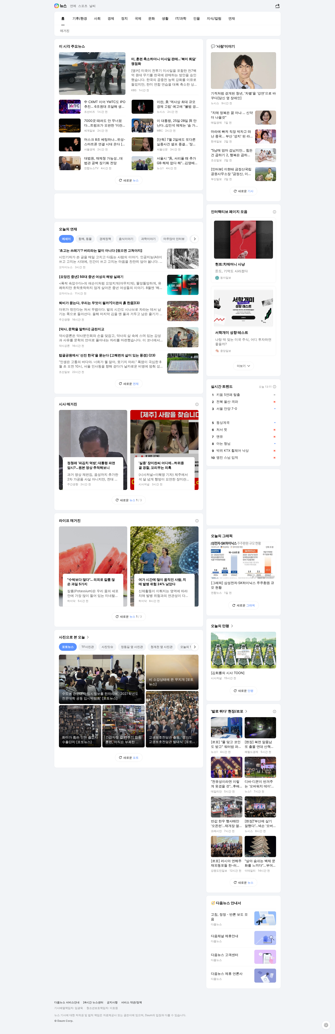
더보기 (241, 366)
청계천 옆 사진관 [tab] (162, 647)
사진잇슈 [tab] (107, 647)
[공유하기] (277, 6)
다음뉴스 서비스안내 (66, 1002)
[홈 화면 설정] (326, 1025)
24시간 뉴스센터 (93, 1002)
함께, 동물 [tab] (85, 239)
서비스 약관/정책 (131, 1002)
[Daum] (57, 6)
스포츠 (82, 6)
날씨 (92, 6)
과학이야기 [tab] (148, 239)
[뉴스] (63, 6)
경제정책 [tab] (105, 239)
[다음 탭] (195, 239)
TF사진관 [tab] (87, 647)
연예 (73, 6)
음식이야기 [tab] (126, 239)
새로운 (131, 180)
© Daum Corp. (63, 1020)
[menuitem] (63, 18)
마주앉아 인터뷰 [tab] (174, 239)
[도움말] (197, 404)
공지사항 (112, 1002)
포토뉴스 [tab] (68, 647)
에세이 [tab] (66, 239)
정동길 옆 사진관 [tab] (132, 647)
